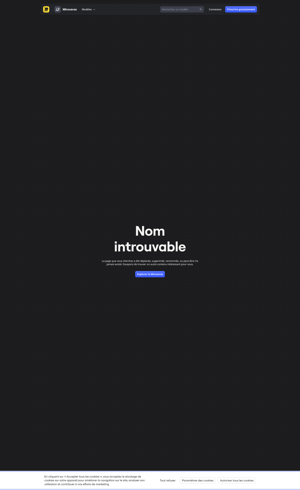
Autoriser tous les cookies (237, 480)
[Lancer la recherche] (200, 9)
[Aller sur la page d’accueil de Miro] (46, 9)
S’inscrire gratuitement (241, 9)
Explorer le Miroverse (150, 274)
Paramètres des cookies (198, 480)
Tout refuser (168, 480)
